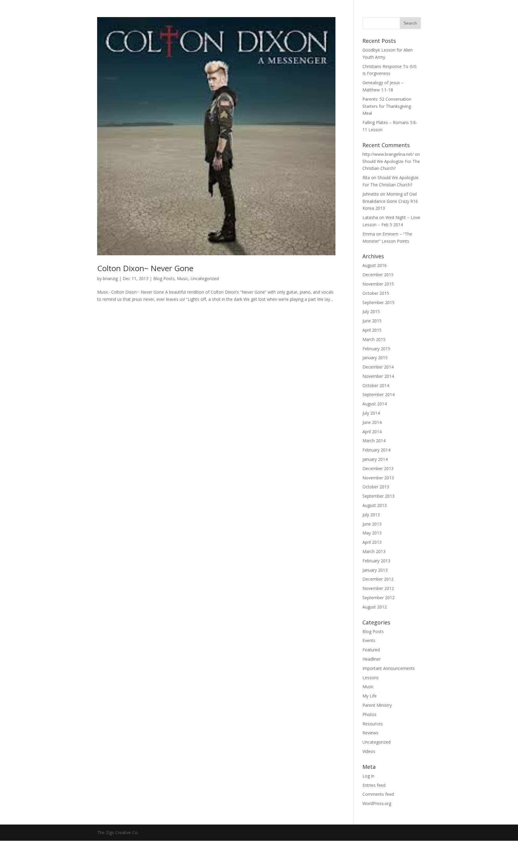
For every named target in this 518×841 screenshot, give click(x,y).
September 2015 (378, 302)
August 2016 (374, 265)
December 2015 (378, 274)
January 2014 (375, 459)
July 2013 (371, 514)
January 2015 (375, 357)
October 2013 (375, 487)
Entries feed (374, 785)
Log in (368, 776)
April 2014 (372, 431)
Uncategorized (205, 278)
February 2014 (376, 450)
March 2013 (374, 551)
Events (368, 640)
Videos (368, 751)
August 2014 (374, 404)
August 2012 (374, 607)
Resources (372, 724)
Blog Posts (163, 278)
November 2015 (378, 284)
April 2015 (372, 330)
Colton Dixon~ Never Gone (145, 268)
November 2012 (378, 588)
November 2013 (378, 478)
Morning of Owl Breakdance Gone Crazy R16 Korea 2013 (390, 201)
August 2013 (374, 505)
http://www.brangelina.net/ (388, 154)
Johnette (370, 194)
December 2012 (378, 579)
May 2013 (372, 533)
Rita (366, 177)
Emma (368, 234)
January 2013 (375, 570)
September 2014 (378, 394)
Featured (371, 650)
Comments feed (378, 794)
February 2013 (376, 561)
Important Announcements (388, 668)
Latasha (370, 217)
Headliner (371, 659)
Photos (369, 714)
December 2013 (378, 468)
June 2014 (372, 422)
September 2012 (378, 597)
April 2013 (372, 542)
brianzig (110, 278)
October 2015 (375, 293)
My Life (369, 696)
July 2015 (371, 311)
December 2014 (378, 367)
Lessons (370, 677)
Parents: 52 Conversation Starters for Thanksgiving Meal (386, 106)
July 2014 (371, 413)
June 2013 (372, 524)
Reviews (370, 733)
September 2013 (378, 496)
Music (182, 278)
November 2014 (378, 376)
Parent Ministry (377, 705)
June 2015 (372, 321)
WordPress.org (376, 803)
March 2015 (374, 339)
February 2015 (376, 348)
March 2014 (374, 440)
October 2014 (375, 385)
